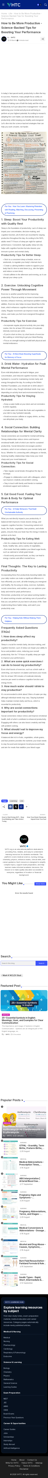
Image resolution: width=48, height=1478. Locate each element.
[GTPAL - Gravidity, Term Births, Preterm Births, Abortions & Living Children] (10, 1148)
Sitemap (39, 1463)
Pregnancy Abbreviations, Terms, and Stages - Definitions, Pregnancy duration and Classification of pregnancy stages (32, 1212)
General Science (10, 1383)
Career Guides (9, 1429)
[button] (39, 4)
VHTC (23, 846)
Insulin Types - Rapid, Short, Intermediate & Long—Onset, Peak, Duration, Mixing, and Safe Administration (32, 1278)
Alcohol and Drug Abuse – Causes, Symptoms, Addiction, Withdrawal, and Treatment (32, 1245)
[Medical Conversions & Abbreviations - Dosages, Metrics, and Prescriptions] (10, 1230)
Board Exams (9, 1414)
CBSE (6, 1410)
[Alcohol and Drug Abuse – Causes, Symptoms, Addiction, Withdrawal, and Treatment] (10, 1246)
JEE (5, 1402)
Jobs (6, 1433)
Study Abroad (9, 1444)
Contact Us (32, 1460)
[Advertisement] (24, 67)
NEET (6, 1399)
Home (4, 13)
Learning (13, 801)
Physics (7, 1376)
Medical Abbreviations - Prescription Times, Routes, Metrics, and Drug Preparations (32, 1163)
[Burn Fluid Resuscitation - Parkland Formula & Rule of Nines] (10, 1263)
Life (10, 13)
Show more (40, 884)
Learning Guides (10, 1387)
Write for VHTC (12, 1463)
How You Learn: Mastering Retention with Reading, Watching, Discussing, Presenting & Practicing (24, 209)
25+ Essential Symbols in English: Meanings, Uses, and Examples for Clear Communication (22, 1020)
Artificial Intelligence (12, 1448)
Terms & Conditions (31, 1466)
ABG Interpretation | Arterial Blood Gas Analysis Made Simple (30, 1179)
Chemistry (8, 1372)
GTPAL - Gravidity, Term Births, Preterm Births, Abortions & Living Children (31, 1146)
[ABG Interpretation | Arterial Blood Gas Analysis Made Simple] (10, 1180)
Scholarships (9, 1437)
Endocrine (8, 1356)
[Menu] (3, 4)
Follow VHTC (27, 1463)
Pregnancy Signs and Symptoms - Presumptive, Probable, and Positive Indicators (31, 1196)
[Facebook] (10, 806)
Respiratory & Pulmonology (15, 1352)
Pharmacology (9, 1345)
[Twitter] (15, 806)
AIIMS (6, 1406)
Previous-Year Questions (14, 1417)
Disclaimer (24, 1469)
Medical (7, 1337)
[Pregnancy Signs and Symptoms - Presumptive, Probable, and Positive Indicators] (10, 1197)
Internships (8, 1440)
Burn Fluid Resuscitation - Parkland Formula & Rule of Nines (32, 1262)
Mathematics (9, 1379)
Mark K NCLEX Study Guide (13, 975)
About (21, 1460)
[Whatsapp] (21, 806)
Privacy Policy (14, 1466)
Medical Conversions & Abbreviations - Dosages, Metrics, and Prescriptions (32, 1229)
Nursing (7, 1341)
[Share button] (26, 806)
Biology (7, 1368)
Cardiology (8, 1349)
